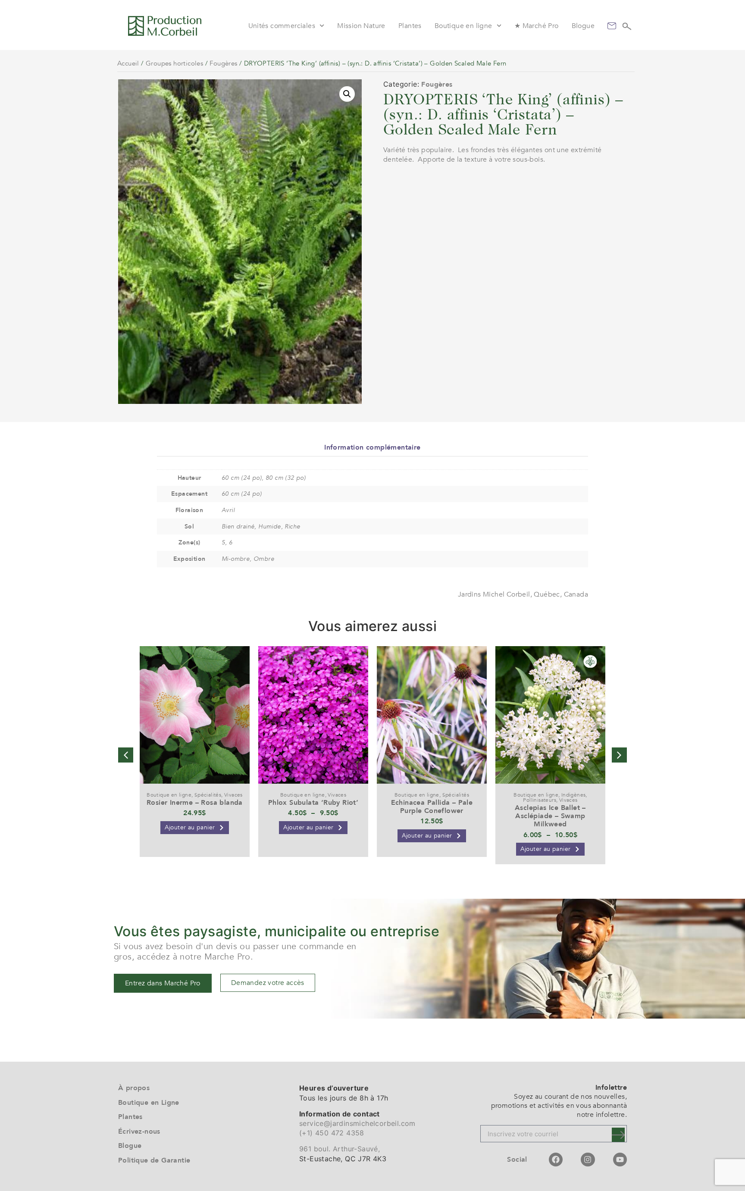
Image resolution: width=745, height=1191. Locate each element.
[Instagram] (588, 1159)
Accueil (128, 63)
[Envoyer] (618, 1135)
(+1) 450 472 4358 (331, 1132)
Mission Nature (361, 26)
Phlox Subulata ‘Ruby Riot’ (313, 802)
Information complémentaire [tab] (372, 447)
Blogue (583, 26)
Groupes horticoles (174, 63)
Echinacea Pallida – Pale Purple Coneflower (432, 807)
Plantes (410, 26)
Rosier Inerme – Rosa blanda (195, 802)
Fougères (223, 63)
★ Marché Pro (536, 26)
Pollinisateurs (539, 800)
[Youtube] (620, 1159)
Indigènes (573, 794)
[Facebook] (556, 1159)
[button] (347, 94)
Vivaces (233, 794)
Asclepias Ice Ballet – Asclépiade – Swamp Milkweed (550, 816)
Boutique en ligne (463, 26)
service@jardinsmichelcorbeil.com (357, 1123)
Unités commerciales (282, 26)
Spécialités (207, 794)
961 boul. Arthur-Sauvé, (339, 1148)
